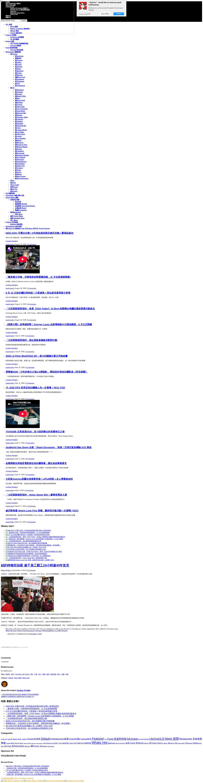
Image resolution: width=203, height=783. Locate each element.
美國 (62, 674)
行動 (66, 674)
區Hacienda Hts (20, 126)
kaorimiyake (10, 244)
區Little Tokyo (20, 134)
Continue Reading (12, 241)
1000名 (7, 674)
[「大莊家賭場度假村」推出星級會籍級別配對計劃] (23, 541)
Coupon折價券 (34, 739)
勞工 (31, 674)
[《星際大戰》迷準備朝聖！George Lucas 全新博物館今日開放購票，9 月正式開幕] (34, 539)
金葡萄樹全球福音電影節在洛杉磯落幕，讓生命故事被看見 (36, 463)
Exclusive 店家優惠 (17, 37)
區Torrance (19, 168)
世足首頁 (18, 202)
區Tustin (18, 170)
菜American (19, 56)
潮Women (171, 743)
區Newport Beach (21, 147)
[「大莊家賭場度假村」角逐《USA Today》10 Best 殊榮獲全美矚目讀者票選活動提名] (35, 537)
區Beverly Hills (20, 96)
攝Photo (146, 743)
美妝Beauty (197, 743)
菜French (18, 64)
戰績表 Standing (21, 210)
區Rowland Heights (22, 155)
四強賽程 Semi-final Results (25, 206)
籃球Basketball (15, 212)
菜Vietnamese (20, 86)
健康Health (111, 743)
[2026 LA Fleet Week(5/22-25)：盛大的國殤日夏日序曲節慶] (26, 543)
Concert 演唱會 (15, 45)
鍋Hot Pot (13, 189)
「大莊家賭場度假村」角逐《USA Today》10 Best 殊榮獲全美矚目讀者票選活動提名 (50, 308)
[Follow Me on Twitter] (33, 781)
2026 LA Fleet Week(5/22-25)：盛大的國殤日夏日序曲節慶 (37, 356)
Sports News (18, 743)
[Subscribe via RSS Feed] (12, 781)
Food (105, 739)
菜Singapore (19, 79)
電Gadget (43, 746)
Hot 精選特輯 (10, 193)
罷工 (58, 674)
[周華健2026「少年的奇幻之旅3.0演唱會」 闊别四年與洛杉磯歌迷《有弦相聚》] (33, 545)
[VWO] (88, 14)
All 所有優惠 (14, 39)
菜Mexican (19, 75)
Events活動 (74, 739)
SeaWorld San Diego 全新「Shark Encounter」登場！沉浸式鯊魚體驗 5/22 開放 (49, 447)
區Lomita (18, 136)
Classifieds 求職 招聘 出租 (15, 195)
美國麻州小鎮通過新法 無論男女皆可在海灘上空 (17, 696)
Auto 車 (9, 739)
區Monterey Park (21, 145)
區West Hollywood (21, 178)
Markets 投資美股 (16, 224)
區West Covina (20, 176)
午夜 (35, 674)
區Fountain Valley (21, 117)
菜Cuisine (13, 54)
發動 (43, 674)
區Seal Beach (20, 164)
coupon (23, 739)
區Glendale (19, 124)
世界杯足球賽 (15, 199)
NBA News (19, 214)
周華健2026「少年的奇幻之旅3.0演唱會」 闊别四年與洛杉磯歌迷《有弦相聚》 (47, 371)
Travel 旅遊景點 (63, 743)
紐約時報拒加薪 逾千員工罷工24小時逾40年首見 (35, 565)
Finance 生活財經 (12, 222)
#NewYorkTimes (11, 631)
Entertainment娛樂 (59, 739)
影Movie (140, 743)
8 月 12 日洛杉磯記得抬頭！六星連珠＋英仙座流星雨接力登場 (38, 292)
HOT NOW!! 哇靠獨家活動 (19, 43)
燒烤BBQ (18, 58)
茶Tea (12, 180)
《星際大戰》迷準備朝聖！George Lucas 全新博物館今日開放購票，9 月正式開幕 (49, 324)
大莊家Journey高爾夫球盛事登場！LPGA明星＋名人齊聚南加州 (39, 479)
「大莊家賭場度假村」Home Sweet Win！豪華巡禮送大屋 (36, 494)
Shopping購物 (10, 743)
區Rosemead (19, 153)
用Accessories (180, 743)
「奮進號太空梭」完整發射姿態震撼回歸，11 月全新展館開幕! (38, 277)
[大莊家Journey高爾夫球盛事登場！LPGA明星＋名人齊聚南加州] (28, 556)
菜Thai (17, 83)
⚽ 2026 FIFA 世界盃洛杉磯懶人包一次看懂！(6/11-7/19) (35, 387)
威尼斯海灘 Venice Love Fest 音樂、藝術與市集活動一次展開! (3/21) (42, 510)
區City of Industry (21, 109)
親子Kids (7, 746)
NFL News (14, 220)
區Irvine (18, 128)
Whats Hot (25, 678)
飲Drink (13, 183)
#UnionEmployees (28, 631)
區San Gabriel (20, 157)
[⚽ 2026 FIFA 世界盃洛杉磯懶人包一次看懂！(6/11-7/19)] (26, 547)
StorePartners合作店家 (14, 226)
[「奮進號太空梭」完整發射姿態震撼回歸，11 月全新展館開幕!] (28, 532)
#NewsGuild (46, 631)
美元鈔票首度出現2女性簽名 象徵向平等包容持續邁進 (20, 694)
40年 (12, 674)
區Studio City (20, 166)
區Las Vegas (19, 132)
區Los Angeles (20, 138)
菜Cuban (18, 62)
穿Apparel (189, 743)
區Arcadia (18, 94)
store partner (39, 743)
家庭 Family (130, 743)
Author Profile (23, 690)
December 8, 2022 (35, 634)
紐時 (47, 674)
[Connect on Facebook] (54, 781)
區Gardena (19, 121)
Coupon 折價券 (11, 35)
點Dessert (13, 191)
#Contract (38, 631)
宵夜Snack (14, 187)
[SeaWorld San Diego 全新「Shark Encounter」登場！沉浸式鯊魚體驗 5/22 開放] (34, 551)
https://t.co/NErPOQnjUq (58, 631)
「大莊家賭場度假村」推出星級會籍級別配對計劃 (31, 340)
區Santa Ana (19, 159)
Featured (98, 738)
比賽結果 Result (20, 208)
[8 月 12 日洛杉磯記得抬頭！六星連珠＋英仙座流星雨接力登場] (28, 535)
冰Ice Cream (14, 185)
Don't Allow (105, 14)
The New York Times (22, 674)
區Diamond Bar (20, 113)
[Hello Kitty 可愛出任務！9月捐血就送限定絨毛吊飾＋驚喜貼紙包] (28, 530)
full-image (132, 738)
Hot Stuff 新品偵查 (16, 50)
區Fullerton (19, 119)
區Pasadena (19, 151)
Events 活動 (10, 41)
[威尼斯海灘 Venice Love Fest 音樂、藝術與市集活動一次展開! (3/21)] (30, 560)
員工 (39, 674)
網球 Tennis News (16, 216)
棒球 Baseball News (17, 218)
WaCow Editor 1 (6, 570)
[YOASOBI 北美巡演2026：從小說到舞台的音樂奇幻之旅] (26, 549)
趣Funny (35, 746)
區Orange (18, 149)
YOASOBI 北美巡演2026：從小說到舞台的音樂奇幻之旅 (35, 431)
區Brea (17, 98)
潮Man (165, 743)
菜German (18, 67)
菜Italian (18, 69)
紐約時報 (53, 674)
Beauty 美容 (17, 739)
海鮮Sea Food (20, 77)
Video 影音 (73, 743)
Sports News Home (29, 743)
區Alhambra (19, 90)
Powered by (82, 14)
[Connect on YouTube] (74, 781)
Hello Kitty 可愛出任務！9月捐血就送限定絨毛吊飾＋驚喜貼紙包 (39, 233)
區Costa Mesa (20, 111)
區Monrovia (19, 142)
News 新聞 (17, 678)
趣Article (27, 746)
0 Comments (31, 244)
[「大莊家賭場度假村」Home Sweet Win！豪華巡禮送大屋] (26, 558)
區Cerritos (18, 105)
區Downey (18, 115)
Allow (119, 14)
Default (10, 678)
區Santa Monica (20, 161)
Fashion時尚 (85, 739)
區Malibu (18, 140)
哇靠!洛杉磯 (8, 778)
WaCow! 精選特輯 (84, 743)
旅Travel (153, 743)
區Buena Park (20, 100)
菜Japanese (19, 71)
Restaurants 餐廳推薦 (13, 52)
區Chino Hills (20, 107)
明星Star (160, 743)
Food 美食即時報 (12, 48)
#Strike (19, 631)
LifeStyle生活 (156, 738)
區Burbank (19, 102)
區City (12, 88)
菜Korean (18, 73)
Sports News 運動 (12, 197)
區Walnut (18, 174)
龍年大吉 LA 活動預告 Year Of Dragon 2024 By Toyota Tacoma (28, 228)
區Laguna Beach (21, 130)
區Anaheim (19, 92)
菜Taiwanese (19, 81)
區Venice (18, 172)
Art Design (4, 739)
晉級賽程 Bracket (21, 204)
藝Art (2, 746)
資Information (18, 746)
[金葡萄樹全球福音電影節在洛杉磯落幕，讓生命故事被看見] (26, 554)
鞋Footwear (51, 746)
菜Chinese (18, 60)
